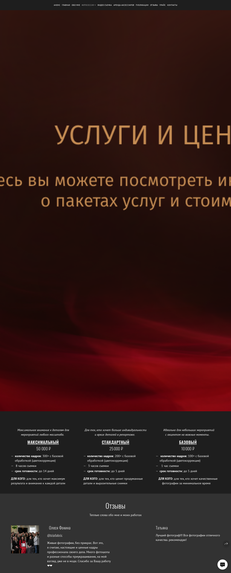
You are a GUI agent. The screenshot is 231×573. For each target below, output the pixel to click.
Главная (66, 5)
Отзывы (154, 5)
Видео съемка (105, 5)
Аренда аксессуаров (123, 5)
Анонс (57, 5)
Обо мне (76, 5)
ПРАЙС (162, 5)
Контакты (172, 5)
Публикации (142, 5)
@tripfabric (54, 535)
